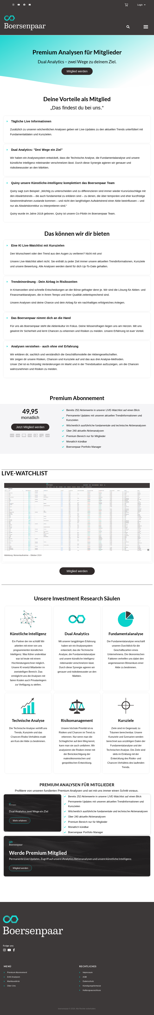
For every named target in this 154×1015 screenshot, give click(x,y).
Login (140, 4)
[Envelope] (29, 5)
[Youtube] (19, 5)
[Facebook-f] (13, 950)
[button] (128, 27)
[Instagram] (13, 5)
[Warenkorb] (126, 4)
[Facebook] (24, 5)
